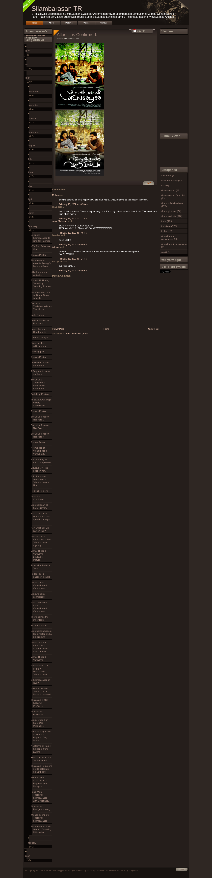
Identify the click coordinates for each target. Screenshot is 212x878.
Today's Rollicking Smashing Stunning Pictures (42, 283)
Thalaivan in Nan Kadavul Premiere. (40, 703)
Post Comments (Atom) (77, 333)
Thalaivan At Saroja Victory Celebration (41, 402)
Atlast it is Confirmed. (38, 498)
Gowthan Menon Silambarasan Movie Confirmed (41, 691)
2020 (28, 51)
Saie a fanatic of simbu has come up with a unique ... (41, 518)
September (34, 132)
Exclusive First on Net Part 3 (40, 435)
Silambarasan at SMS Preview (40, 506)
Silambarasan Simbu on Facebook (35, 35)
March (31, 213)
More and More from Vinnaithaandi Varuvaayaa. (39, 607)
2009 (28, 78)
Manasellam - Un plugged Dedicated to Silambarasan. (40, 670)
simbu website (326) (171, 216)
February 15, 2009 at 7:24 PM (73, 259)
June (31, 172)
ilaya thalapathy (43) (172, 180)
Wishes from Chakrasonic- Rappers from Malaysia (40, 782)
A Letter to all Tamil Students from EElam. (41, 749)
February (33, 226)
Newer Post (58, 329)
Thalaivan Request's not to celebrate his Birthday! (42, 769)
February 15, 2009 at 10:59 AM (73, 204)
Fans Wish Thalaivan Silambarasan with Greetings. (40, 796)
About (51, 23)
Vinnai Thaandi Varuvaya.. (39, 658)
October (32, 118)
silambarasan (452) (171, 190)
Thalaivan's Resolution (38, 713)
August (32, 145)
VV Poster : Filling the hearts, (40, 364)
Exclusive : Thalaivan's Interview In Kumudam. (38, 384)
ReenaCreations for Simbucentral (41, 759)
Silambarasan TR (56, 8)
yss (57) (165, 252)
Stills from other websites (39, 273)
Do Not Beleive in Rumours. (40, 322)
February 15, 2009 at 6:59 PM (73, 244)
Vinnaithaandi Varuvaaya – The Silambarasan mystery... (41, 541)
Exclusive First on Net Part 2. (40, 427)
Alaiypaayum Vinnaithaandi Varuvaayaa (39, 585)
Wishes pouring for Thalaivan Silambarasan (41, 817)
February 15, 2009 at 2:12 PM (73, 218)
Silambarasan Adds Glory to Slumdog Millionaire (41, 829)
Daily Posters (38, 315)
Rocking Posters (40, 490)
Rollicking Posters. (41, 394)
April (30, 199)
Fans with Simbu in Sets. (41, 567)
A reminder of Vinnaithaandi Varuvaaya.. (39, 450)
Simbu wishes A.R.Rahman (39, 344)
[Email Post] (145, 184)
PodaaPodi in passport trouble (41, 575)
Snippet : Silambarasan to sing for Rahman (41, 238)
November (34, 105)
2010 (28, 64)
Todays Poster (39, 442)
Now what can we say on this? (40, 529)
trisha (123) (167, 231)
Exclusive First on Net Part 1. (40, 418)
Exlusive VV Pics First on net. (40, 469)
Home (34, 23)
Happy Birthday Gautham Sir (39, 330)
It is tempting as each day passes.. (42, 461)
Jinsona (40, 871)
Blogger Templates (76, 871)
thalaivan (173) (169, 226)
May (30, 186)
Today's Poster (39, 255)
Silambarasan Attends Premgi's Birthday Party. (41, 263)
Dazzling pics (38, 351)
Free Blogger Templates (97, 871)
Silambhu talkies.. (40, 625)
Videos (86, 23)
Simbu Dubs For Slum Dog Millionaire (40, 723)
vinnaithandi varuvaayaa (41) (174, 245)
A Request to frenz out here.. (41, 372)
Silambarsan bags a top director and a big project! (42, 634)
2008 (28, 856)
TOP (149, 183)
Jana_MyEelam (59, 221)
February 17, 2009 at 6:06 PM (73, 270)
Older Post (153, 329)
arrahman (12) (168, 175)
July (30, 159)
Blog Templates (131, 871)
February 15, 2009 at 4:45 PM (73, 233)
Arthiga (55, 247)
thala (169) (167, 221)
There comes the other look (40, 618)
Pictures (69, 23)
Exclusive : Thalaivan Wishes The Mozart (42, 306)
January (32, 842)
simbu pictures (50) (171, 211)
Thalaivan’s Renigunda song (41, 808)
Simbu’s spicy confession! (38, 595)
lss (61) (165, 185)
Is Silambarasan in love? (41, 681)
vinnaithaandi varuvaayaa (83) (169, 237)
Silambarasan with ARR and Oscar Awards (41, 295)
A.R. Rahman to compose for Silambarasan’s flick (40, 481)
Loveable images (40, 337)
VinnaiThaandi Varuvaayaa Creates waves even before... (40, 647)
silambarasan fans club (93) (173, 197)
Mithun (55, 195)
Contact (103, 23)
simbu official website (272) (172, 205)
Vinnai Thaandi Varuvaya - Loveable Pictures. (39, 555)
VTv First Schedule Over (41, 248)
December (34, 91)
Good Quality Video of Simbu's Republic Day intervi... (41, 736)
